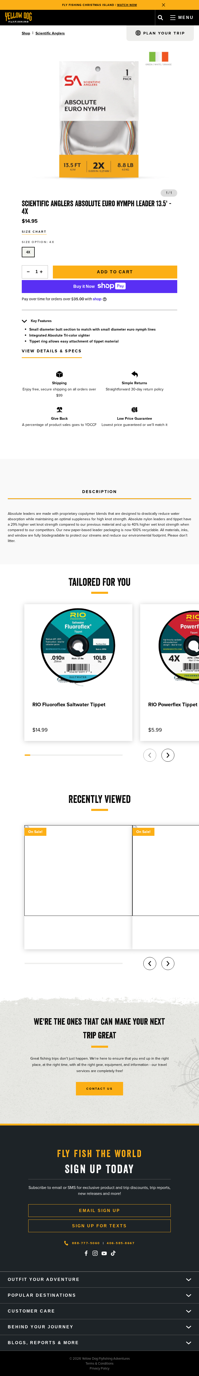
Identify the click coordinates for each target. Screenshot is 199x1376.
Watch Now (127, 5)
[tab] (99, 492)
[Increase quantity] (43, 272)
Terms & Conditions (56, 1363)
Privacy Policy (54, 1368)
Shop (26, 33)
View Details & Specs (52, 351)
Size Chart (34, 231)
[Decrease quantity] (27, 272)
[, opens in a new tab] (86, 1253)
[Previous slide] (149, 755)
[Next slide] (167, 755)
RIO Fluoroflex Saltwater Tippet (68, 704)
